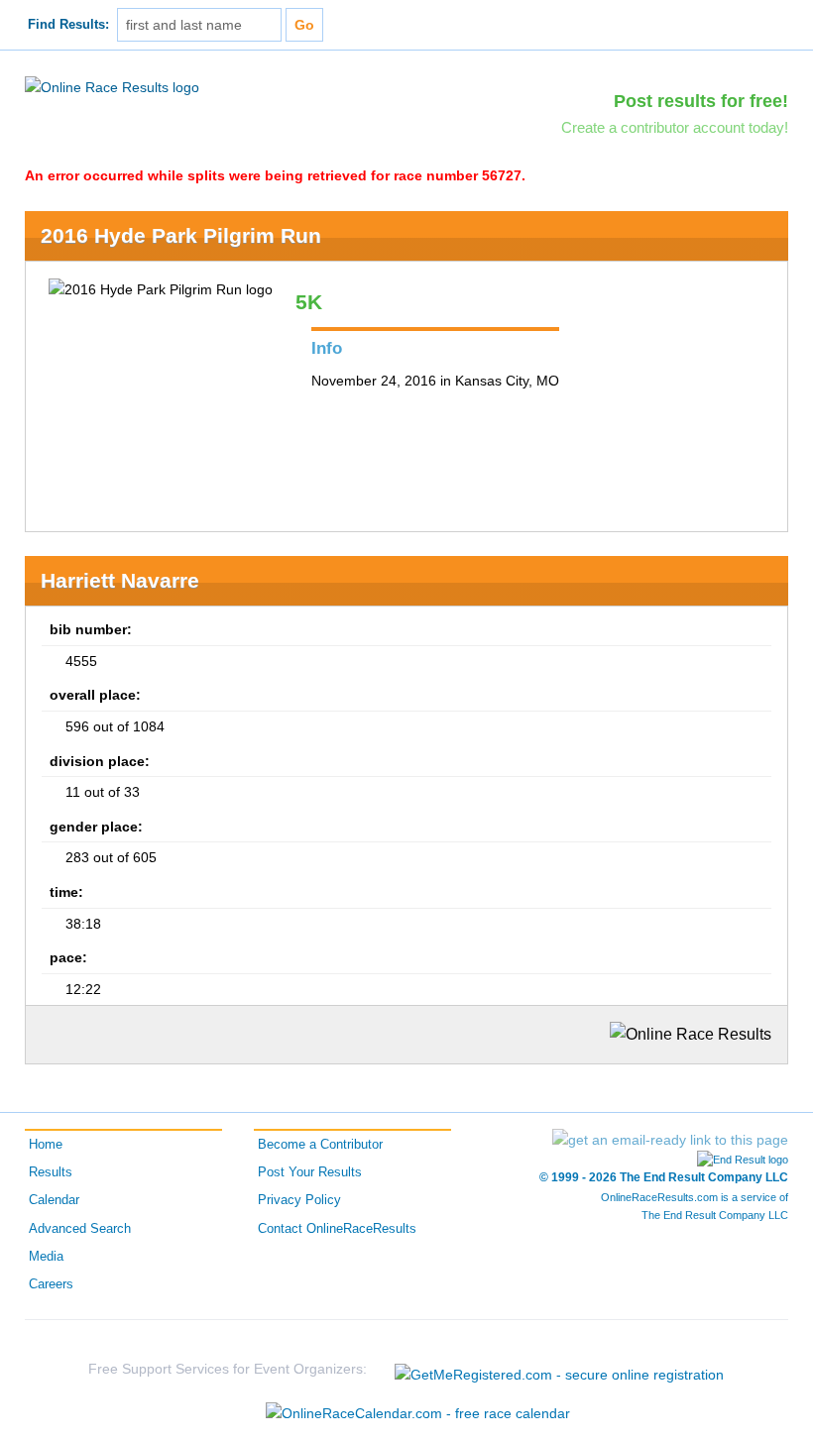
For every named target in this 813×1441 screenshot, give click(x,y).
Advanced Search (80, 1229)
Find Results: (68, 25)
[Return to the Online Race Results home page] (112, 86)
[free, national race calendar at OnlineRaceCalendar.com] (418, 1413)
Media (46, 1257)
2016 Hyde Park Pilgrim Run (181, 235)
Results (50, 1172)
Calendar (54, 1200)
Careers (51, 1284)
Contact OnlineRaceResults (337, 1229)
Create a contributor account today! (674, 127)
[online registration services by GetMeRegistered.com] (559, 1369)
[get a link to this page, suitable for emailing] (670, 1140)
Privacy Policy (299, 1200)
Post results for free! (701, 101)
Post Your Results (310, 1172)
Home (45, 1145)
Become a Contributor (320, 1145)
